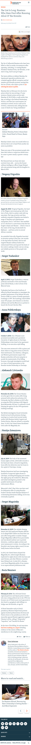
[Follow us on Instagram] (10, 723)
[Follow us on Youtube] (2, 723)
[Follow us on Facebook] (21, 723)
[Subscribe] (6, 727)
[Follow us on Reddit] (6, 723)
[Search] (28, 743)
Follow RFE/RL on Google (19, 743)
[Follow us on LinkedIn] (25, 723)
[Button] (27, 27)
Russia (3, 7)
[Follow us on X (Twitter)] (17, 723)
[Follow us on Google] (14, 723)
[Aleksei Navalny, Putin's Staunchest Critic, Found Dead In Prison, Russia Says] (15, 120)
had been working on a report (10, 628)
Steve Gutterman (7, 20)
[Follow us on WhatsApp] (2, 727)
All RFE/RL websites (5, 743)
